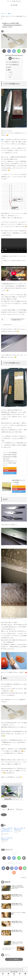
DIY (3, 849)
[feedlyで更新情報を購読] (24, 868)
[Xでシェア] (4, 51)
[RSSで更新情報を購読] (14, 872)
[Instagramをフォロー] (16, 868)
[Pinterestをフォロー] (20, 868)
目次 (13, 58)
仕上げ (9, 67)
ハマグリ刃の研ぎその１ (13, 62)
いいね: (10, 74)
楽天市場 (6, 470)
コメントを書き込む (14, 959)
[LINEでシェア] (19, 51)
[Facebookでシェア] (9, 51)
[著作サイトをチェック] (3, 868)
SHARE (10, 72)
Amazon (6, 468)
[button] (24, 51)
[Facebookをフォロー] (12, 868)
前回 (2, 139)
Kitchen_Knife (9, 849)
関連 (10, 77)
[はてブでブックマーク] (14, 51)
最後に (9, 69)
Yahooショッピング (8, 473)
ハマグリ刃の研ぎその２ (13, 64)
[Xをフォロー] (7, 868)
